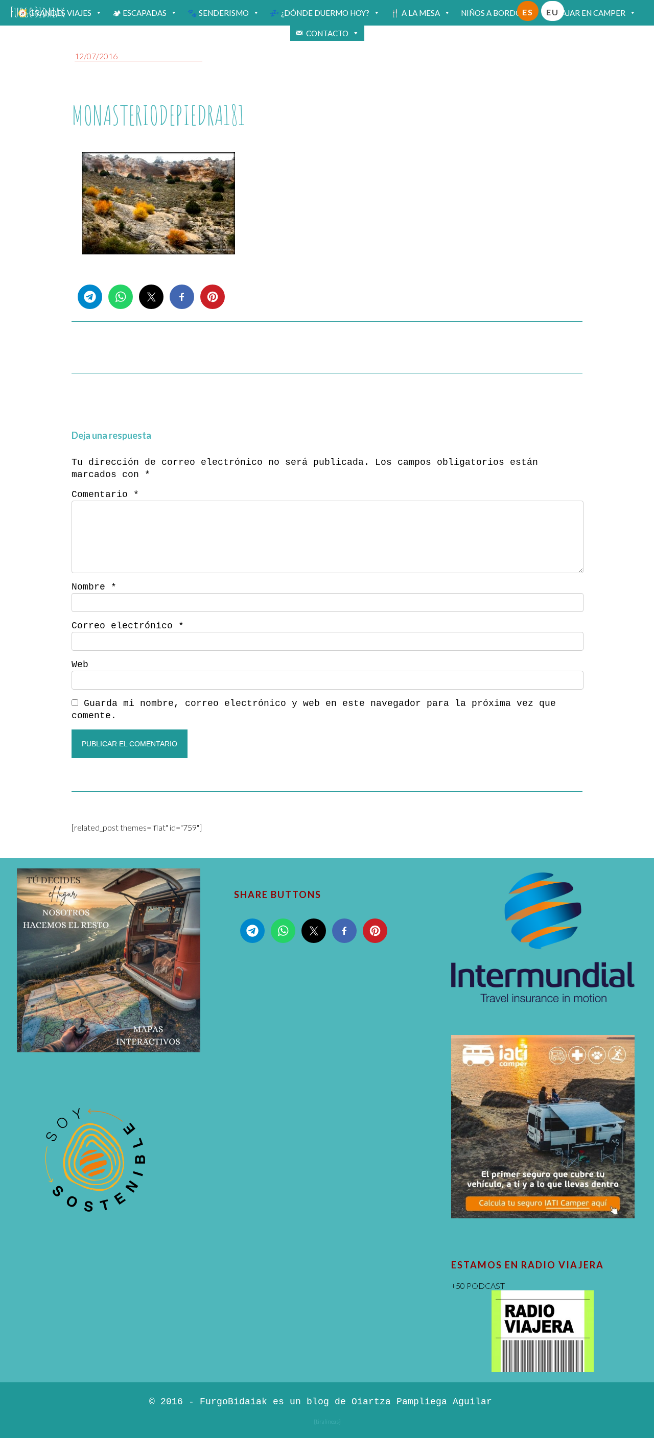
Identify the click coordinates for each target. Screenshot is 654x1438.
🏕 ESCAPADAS (139, 12)
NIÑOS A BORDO (491, 12)
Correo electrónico (128, 626)
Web (80, 664)
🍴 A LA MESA (415, 12)
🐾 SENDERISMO (218, 12)
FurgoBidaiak (37, 12)
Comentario (105, 494)
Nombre (94, 587)
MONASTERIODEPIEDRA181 (158, 115)
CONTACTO (327, 33)
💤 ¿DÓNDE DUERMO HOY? (319, 12)
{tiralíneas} (327, 1421)
